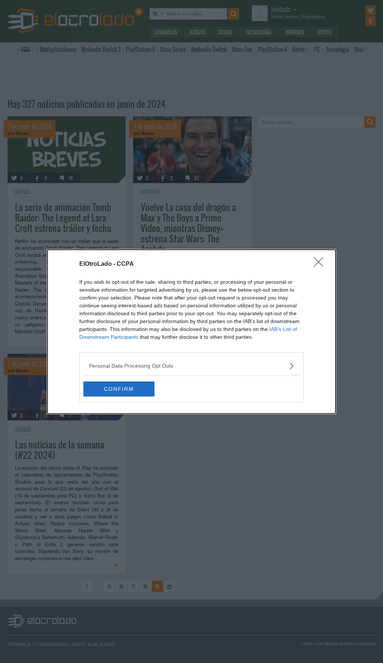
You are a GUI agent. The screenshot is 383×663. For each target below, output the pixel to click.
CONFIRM (119, 389)
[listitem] (191, 366)
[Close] (321, 264)
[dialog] (191, 332)
